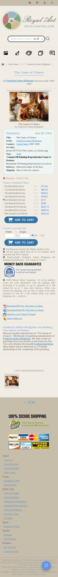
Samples (8, 535)
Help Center (9, 472)
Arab (19, 154)
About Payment (11, 464)
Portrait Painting (11, 497)
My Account (10, 547)
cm (42, 235)
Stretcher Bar (10, 485)
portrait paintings (44, 344)
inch (35, 235)
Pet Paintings (10, 539)
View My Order (11, 493)
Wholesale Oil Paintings (15, 501)
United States (23, 144)
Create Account (11, 551)
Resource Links (11, 514)
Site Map (8, 518)
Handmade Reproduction (16, 505)
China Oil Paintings (13, 510)
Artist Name (13, 64)
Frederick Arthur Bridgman (38, 64)
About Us (8, 460)
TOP (31, 402)
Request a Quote (11, 526)
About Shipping (11, 468)
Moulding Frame (12, 481)
